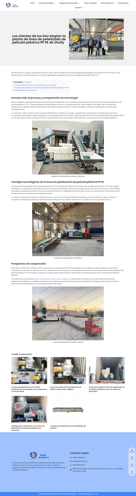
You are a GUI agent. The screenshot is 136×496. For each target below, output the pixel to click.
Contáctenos (123, 3)
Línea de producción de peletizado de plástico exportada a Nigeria (65, 388)
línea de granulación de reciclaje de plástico (52, 279)
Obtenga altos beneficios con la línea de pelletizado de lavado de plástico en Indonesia (27, 428)
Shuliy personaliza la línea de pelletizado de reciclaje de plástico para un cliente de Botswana (107, 389)
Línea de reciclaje (46, 3)
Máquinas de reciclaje (68, 3)
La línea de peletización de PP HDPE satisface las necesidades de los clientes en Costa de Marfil (29, 389)
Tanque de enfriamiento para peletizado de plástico (68, 427)
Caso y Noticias (90, 3)
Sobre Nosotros (107, 3)
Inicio (32, 3)
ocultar (28, 82)
